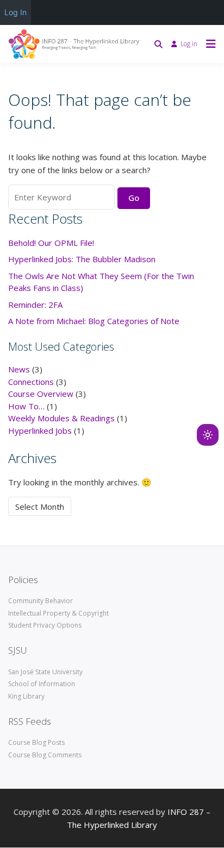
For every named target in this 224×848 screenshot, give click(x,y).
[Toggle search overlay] (158, 43)
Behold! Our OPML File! (51, 242)
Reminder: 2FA (35, 304)
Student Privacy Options (45, 625)
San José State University (45, 671)
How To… (26, 406)
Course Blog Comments (45, 755)
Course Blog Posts (36, 742)
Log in (189, 43)
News (19, 369)
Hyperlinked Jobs (40, 430)
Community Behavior (40, 600)
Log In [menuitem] (15, 12)
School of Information (41, 683)
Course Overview (40, 393)
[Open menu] (208, 44)
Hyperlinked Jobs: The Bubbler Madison (81, 259)
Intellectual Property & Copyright (58, 613)
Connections (31, 381)
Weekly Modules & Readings (61, 418)
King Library (26, 696)
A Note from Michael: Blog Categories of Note (93, 320)
